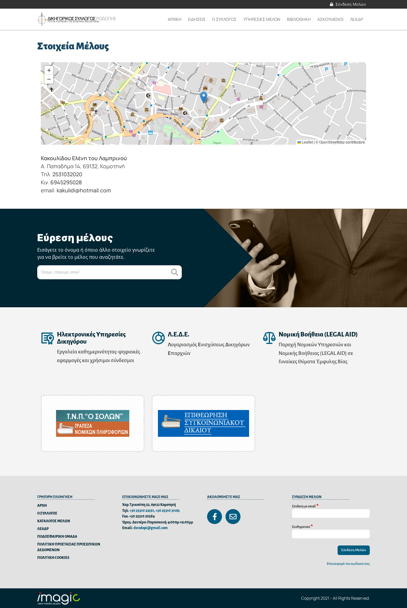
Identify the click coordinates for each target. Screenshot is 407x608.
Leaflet (307, 141)
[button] (203, 97)
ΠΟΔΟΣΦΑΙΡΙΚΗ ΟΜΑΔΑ (57, 537)
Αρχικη (174, 19)
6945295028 (66, 182)
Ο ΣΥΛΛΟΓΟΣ (47, 513)
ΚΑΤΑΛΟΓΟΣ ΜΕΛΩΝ (53, 521)
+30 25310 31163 (168, 511)
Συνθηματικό (301, 526)
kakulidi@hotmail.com (84, 190)
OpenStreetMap (332, 141)
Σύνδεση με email (304, 506)
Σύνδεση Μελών (350, 4)
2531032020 (67, 174)
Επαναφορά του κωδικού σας (348, 564)
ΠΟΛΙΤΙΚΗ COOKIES (53, 558)
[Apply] (174, 272)
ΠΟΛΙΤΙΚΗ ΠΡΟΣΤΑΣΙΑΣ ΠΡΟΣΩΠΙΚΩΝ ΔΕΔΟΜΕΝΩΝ (68, 547)
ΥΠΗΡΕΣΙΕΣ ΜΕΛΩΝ (261, 19)
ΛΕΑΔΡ (356, 19)
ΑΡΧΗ (42, 506)
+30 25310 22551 (142, 511)
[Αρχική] (77, 19)
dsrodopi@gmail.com (150, 528)
